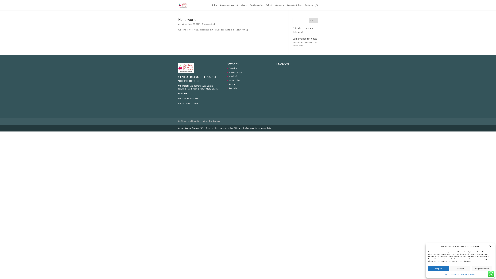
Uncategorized (208, 24)
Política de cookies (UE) (188, 121)
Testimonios (234, 80)
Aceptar (438, 268)
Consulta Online (294, 5)
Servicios (241, 5)
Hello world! (187, 19)
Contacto (309, 5)
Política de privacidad (467, 274)
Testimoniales (256, 5)
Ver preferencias (482, 268)
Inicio (214, 5)
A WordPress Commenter (303, 42)
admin (184, 24)
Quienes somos (227, 5)
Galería (269, 5)
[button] (490, 246)
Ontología (279, 5)
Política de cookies (452, 274)
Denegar (460, 268)
